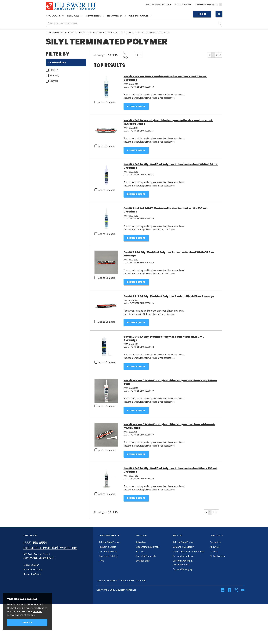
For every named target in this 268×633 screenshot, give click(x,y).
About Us (215, 546)
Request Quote (136, 106)
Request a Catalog (108, 556)
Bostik (119, 32)
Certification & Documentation (188, 551)
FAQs (101, 560)
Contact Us (215, 542)
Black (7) (54, 69)
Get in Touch (139, 15)
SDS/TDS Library (184, 4)
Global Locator (217, 556)
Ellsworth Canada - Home (60, 32)
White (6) (54, 75)
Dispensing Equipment (147, 546)
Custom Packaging (182, 569)
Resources (115, 15)
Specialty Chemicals (146, 556)
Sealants (132, 32)
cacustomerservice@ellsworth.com (50, 547)
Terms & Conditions (106, 580)
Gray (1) (54, 80)
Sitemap (142, 580)
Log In (202, 14)
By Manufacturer (102, 32)
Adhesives (141, 542)
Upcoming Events (108, 551)
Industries (94, 15)
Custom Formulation (183, 556)
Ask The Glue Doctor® (158, 4)
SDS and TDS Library (183, 546)
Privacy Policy (127, 580)
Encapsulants (143, 560)
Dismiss (27, 622)
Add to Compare (106, 102)
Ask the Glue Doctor (109, 542)
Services (73, 15)
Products (53, 15)
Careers (214, 551)
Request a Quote (107, 546)
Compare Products (208, 4)
